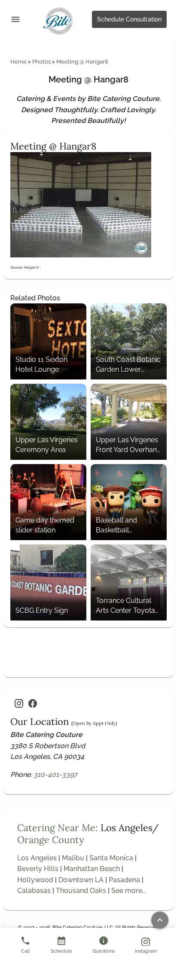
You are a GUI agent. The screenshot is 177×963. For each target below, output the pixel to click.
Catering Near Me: (57, 828)
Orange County (50, 840)
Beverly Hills (37, 869)
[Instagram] (18, 703)
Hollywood (35, 880)
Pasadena (124, 880)
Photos (42, 61)
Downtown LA (81, 880)
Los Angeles (37, 858)
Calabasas (34, 891)
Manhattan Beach (92, 869)
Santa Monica (111, 858)
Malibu (73, 858)
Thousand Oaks (81, 891)
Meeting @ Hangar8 (82, 61)
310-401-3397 (55, 774)
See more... (128, 891)
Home (19, 61)
